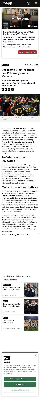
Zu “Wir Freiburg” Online (27, 52)
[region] (20, 374)
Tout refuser (20, 384)
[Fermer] (36, 355)
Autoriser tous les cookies (20, 379)
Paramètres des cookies (20, 390)
